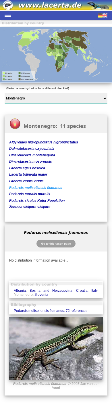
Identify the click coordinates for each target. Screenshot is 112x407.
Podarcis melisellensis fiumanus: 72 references (50, 311)
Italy (94, 291)
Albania (20, 291)
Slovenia (41, 295)
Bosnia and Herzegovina (51, 291)
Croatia (82, 291)
